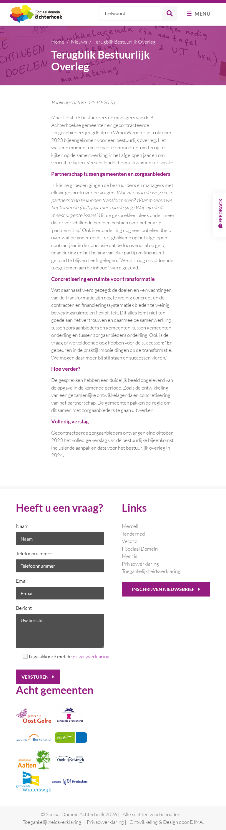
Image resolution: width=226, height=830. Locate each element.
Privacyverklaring (140, 564)
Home (57, 42)
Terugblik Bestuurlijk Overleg (125, 42)
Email (22, 581)
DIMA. (197, 822)
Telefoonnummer (34, 553)
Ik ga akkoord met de (66, 656)
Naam (22, 526)
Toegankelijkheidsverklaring (151, 571)
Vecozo (129, 541)
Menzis (129, 556)
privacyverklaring (91, 656)
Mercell (130, 526)
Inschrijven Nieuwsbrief (163, 589)
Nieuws (79, 42)
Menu (202, 13)
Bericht (24, 608)
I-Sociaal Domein (140, 549)
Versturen (35, 677)
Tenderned (133, 534)
